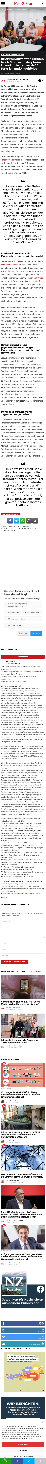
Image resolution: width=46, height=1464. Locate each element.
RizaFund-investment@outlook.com (29, 893)
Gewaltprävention (11, 526)
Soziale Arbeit (9, 531)
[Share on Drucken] (29, 521)
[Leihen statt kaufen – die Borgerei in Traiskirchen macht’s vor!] (23, 1026)
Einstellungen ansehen (23, 1456)
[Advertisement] (23, 559)
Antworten (23, 657)
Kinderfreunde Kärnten (13, 529)
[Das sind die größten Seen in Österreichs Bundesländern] (24, 1391)
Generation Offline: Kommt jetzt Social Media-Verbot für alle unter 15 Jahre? (20, 1003)
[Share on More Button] (40, 1461)
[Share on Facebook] (10, 521)
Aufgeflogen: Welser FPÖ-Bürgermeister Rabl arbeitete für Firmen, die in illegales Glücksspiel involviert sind (21, 1257)
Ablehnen (23, 1450)
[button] (43, 1422)
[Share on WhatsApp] (22, 521)
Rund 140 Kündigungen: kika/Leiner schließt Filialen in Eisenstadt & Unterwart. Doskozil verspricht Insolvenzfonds (22, 1214)
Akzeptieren (23, 1444)
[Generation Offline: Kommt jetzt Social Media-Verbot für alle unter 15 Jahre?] (23, 987)
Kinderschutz (31, 529)
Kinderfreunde (7, 160)
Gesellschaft (34, 971)
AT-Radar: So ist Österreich (16, 1348)
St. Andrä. (39, 278)
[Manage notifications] (5, 1459)
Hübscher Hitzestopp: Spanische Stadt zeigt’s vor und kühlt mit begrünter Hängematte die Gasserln (21, 1135)
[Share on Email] (35, 521)
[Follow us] (43, 3)
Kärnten (25, 526)
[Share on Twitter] (16, 521)
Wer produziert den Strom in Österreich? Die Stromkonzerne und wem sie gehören (22, 1175)
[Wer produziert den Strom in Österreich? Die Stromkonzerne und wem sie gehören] (23, 1157)
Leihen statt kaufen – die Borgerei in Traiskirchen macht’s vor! (19, 1041)
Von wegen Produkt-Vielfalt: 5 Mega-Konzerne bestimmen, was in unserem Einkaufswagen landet (20, 1095)
